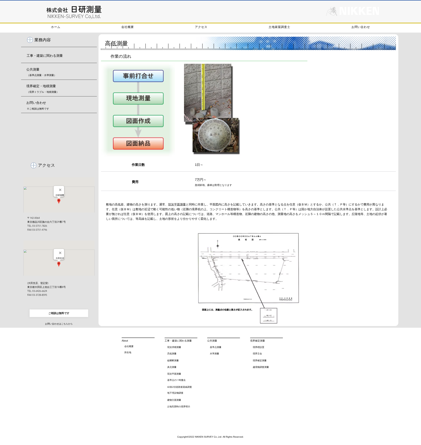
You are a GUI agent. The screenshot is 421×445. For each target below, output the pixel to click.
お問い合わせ (36, 102)
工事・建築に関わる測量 (45, 55)
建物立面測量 (174, 400)
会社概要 (129, 346)
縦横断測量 (173, 360)
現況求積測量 (174, 347)
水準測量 (214, 353)
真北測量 (171, 367)
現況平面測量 (177, 204)
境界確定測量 (260, 360)
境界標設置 (258, 347)
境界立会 (257, 353)
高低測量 (171, 353)
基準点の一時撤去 (176, 380)
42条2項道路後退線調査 (179, 387)
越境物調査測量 (261, 367)
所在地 (127, 352)
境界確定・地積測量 (41, 86)
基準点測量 (215, 347)
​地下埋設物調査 (175, 393)
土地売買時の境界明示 (178, 406)
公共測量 (32, 69)
